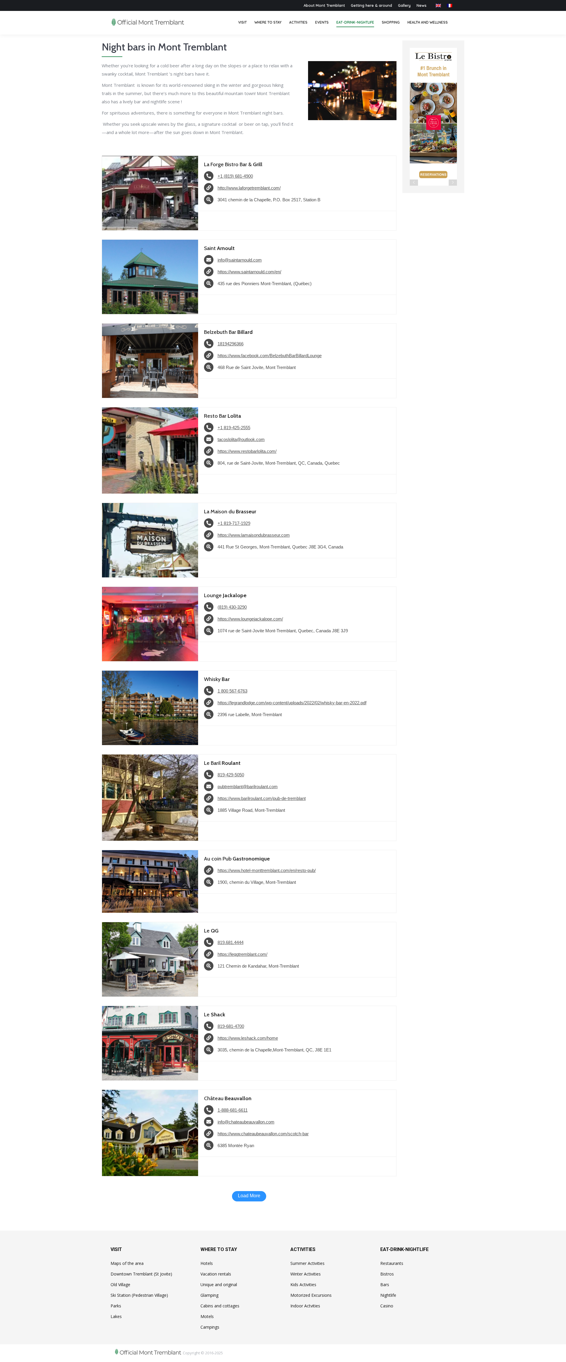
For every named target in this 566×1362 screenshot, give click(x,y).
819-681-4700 (231, 1026)
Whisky (217, 679)
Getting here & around (371, 5)
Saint (219, 248)
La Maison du (230, 511)
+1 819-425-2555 (234, 427)
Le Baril (222, 763)
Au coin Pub (237, 858)
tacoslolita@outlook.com (241, 439)
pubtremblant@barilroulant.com (248, 786)
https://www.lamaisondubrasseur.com (254, 535)
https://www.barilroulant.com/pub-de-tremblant (262, 798)
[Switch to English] (438, 5)
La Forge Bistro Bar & (233, 164)
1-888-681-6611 (233, 1110)
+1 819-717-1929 (234, 523)
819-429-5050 (231, 774)
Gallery (404, 5)
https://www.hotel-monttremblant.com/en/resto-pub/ (267, 870)
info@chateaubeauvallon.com (246, 1121)
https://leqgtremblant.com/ (242, 954)
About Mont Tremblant (324, 5)
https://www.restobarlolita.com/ (247, 451)
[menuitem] (242, 23)
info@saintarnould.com (240, 259)
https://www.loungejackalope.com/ (250, 618)
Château (227, 1098)
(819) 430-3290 (232, 607)
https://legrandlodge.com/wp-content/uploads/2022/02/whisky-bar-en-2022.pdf (292, 702)
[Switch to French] (449, 5)
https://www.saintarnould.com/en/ (249, 271)
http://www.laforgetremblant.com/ (249, 187)
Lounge (225, 595)
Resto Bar (222, 416)
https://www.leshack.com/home (248, 1038)
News (422, 5)
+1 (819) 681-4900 (235, 176)
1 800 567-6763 (232, 690)
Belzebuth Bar (228, 332)
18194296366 (230, 343)
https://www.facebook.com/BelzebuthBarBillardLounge (270, 355)
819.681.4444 (230, 942)
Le (211, 930)
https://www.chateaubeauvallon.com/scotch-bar (263, 1133)
